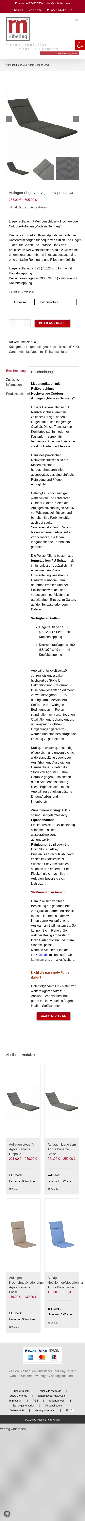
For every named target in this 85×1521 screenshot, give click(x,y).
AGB (35, 1400)
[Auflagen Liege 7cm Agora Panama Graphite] (23, 1101)
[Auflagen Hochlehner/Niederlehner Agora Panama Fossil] (23, 1235)
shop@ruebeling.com (58, 3)
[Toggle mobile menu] (77, 19)
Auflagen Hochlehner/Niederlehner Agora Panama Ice (65, 1282)
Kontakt (43, 955)
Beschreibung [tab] (15, 370)
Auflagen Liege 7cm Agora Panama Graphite (23, 1149)
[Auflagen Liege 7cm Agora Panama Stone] (62, 1101)
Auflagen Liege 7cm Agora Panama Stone (62, 1149)
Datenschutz (17, 1410)
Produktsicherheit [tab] (18, 393)
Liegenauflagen (37, 347)
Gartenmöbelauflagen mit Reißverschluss (38, 351)
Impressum (15, 1400)
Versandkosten (39, 207)
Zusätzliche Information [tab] (14, 382)
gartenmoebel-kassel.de (51, 1395)
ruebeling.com (21, 1390)
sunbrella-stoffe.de (50, 1390)
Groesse (20, 302)
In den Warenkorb (52, 323)
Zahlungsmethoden (23, 1405)
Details (15, 1189)
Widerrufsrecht (57, 1400)
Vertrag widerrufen (45, 1410)
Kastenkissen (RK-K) (64, 347)
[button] (80, 45)
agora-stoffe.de (18, 1395)
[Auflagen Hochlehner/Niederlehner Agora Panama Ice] (62, 1235)
